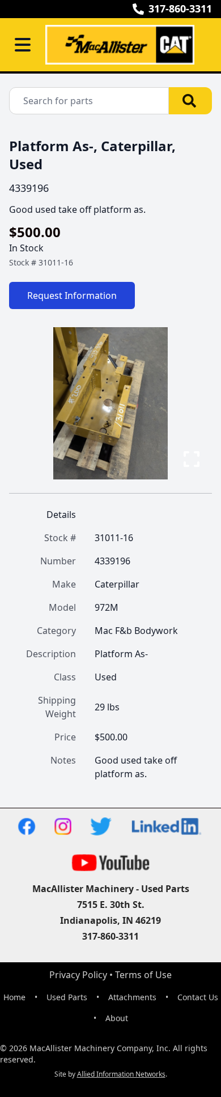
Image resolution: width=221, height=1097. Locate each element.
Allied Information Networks (121, 1074)
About (116, 1018)
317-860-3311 (180, 8)
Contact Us (197, 997)
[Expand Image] (191, 459)
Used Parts (66, 997)
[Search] (190, 100)
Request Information (72, 295)
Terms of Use (143, 975)
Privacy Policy (78, 975)
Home (14, 997)
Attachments (132, 997)
